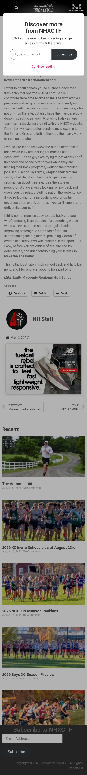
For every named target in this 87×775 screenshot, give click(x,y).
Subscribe (64, 54)
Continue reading (43, 66)
